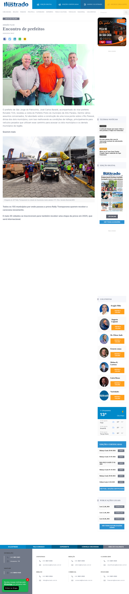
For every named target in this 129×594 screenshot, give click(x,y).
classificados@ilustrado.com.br (117, 565)
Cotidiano (40, 12)
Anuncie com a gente (119, 4)
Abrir (121, 450)
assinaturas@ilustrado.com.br (52, 565)
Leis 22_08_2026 (104, 506)
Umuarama (7, 12)
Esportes (49, 12)
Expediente (64, 547)
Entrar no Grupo (11, 588)
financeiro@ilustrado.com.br (116, 580)
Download (119, 506)
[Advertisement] (112, 83)
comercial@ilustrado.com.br (83, 580)
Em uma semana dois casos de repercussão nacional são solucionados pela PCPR (111, 141)
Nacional (81, 12)
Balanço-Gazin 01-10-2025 (108, 470)
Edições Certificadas (70, 4)
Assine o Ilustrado (94, 4)
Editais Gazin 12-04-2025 (107, 482)
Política (31, 12)
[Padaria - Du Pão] (112, 32)
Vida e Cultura (61, 12)
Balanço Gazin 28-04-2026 (107, 450)
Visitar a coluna (118, 311)
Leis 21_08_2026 (104, 512)
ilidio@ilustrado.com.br (50, 580)
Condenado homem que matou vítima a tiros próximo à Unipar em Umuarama (112, 129)
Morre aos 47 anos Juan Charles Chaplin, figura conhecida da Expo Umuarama (110, 153)
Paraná (23, 12)
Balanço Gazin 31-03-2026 (107, 456)
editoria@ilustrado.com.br (83, 565)
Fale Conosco (38, 547)
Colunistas (91, 12)
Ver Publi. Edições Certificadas (112, 489)
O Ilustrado (13, 547)
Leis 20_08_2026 (104, 519)
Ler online (112, 216)
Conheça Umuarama (90, 547)
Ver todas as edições (112, 222)
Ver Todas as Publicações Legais (112, 526)
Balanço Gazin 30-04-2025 (107, 476)
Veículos (72, 12)
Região (15, 12)
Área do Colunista (116, 547)
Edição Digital (46, 4)
